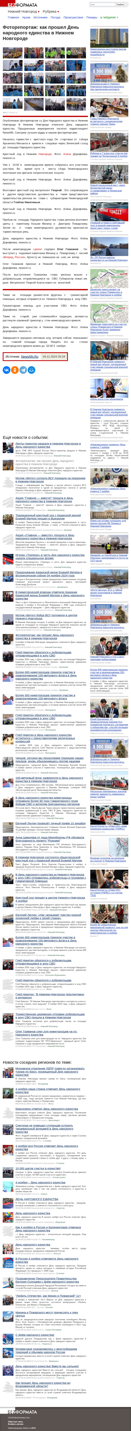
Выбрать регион (15, 1424)
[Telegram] (23, 370)
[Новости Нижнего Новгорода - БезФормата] (19, 4)
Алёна (67, 154)
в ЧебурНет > (109, 17)
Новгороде (45, 154)
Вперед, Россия (14, 257)
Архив (26, 17)
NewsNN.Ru (29, 356)
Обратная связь (15, 1422)
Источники (40, 17)
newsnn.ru (13, 112)
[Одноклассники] (15, 370)
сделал (37, 249)
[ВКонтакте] (6, 370)
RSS (34, 1428)
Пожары (91, 17)
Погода (55, 17)
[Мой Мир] (31, 370)
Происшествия (73, 17)
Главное (13, 17)
